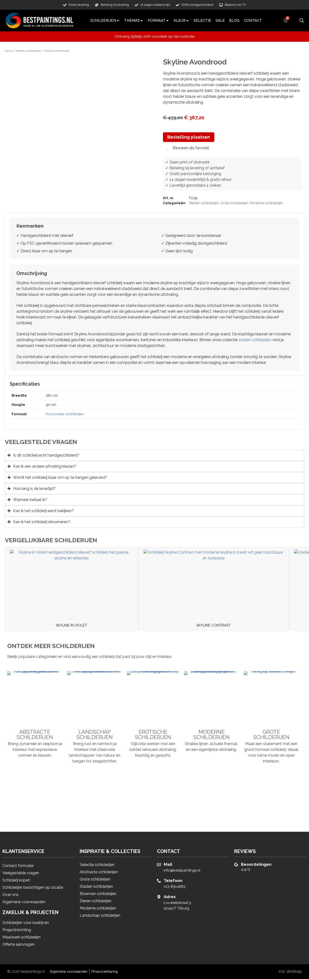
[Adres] (159, 897)
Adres (170, 896)
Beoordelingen (256, 864)
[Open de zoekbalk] (301, 20)
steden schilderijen (255, 340)
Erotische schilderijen (153, 734)
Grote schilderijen (234, 203)
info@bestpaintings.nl (182, 870)
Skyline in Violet (71, 625)
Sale (220, 20)
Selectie (202, 20)
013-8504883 (174, 886)
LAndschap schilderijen (95, 734)
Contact (253, 20)
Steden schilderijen (28, 50)
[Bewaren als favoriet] (71, 617)
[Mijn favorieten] (293, 20)
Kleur (180, 20)
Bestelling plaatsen (188, 137)
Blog (234, 20)
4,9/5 (245, 869)
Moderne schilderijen (266, 203)
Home (9, 50)
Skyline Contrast (213, 625)
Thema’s (132, 20)
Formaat (157, 20)
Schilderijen (103, 20)
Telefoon (173, 880)
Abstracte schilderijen (35, 734)
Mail (168, 864)
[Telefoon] (159, 881)
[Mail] (159, 864)
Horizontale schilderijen (65, 414)
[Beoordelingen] (236, 864)
